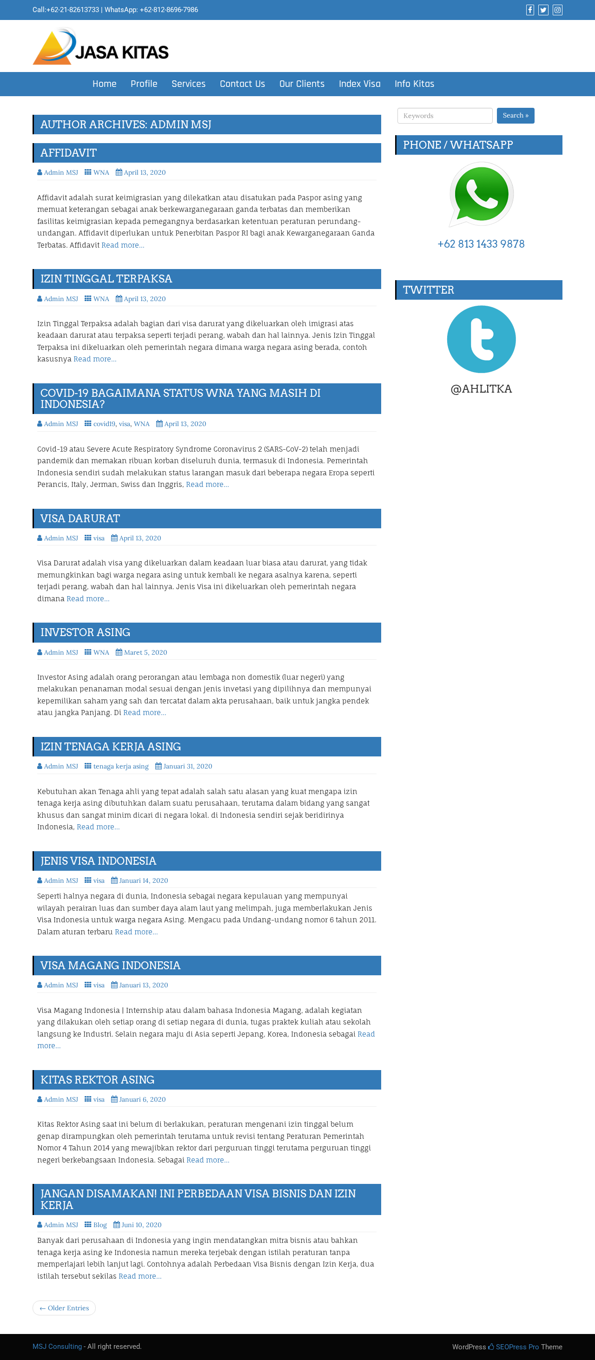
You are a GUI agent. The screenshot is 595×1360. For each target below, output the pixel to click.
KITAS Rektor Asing (97, 1080)
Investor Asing (85, 632)
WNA (101, 172)
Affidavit (68, 153)
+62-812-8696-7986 (169, 10)
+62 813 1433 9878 (481, 244)
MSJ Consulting (57, 1346)
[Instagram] (556, 10)
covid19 (104, 424)
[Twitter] (542, 10)
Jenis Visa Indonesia (98, 861)
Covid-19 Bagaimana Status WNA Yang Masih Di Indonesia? (180, 398)
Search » (516, 115)
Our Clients (302, 84)
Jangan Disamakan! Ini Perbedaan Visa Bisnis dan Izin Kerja (198, 1199)
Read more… (123, 245)
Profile (144, 84)
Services (189, 84)
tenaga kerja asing (121, 766)
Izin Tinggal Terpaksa (106, 279)
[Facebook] (529, 10)
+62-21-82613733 (72, 10)
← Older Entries (64, 1308)
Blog (100, 1225)
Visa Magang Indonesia (110, 965)
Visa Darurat (80, 518)
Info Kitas (415, 84)
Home (105, 84)
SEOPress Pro (516, 1347)
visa (124, 424)
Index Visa (360, 84)
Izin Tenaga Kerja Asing (110, 747)
